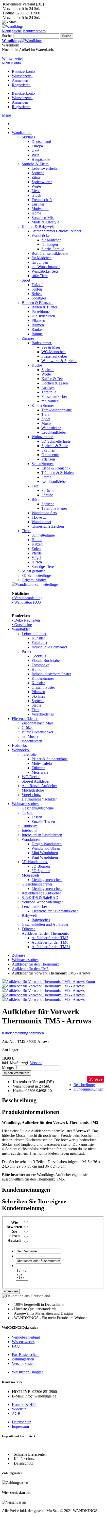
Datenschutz (21, 1422)
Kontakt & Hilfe (24, 1404)
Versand (36, 1063)
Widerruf (19, 1409)
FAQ (16, 1346)
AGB (16, 1413)
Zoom (90, 981)
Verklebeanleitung (26, 1337)
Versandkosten (23, 1363)
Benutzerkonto (23, 71)
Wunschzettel (22, 76)
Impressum (20, 1426)
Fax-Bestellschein (25, 1354)
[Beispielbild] (43, 999)
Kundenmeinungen (88, 1089)
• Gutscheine (22, 625)
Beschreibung (84, 1085)
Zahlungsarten (23, 1359)
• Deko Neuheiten (26, 620)
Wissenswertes (23, 1342)
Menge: (8, 1067)
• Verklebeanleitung (27, 598)
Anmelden (20, 80)
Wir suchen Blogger (27, 1372)
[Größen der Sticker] (43, 995)
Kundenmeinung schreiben (23, 1033)
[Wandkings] (12, 26)
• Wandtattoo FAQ (26, 602)
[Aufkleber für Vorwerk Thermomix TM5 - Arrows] (43, 986)
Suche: (7, 36)
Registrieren (21, 85)
